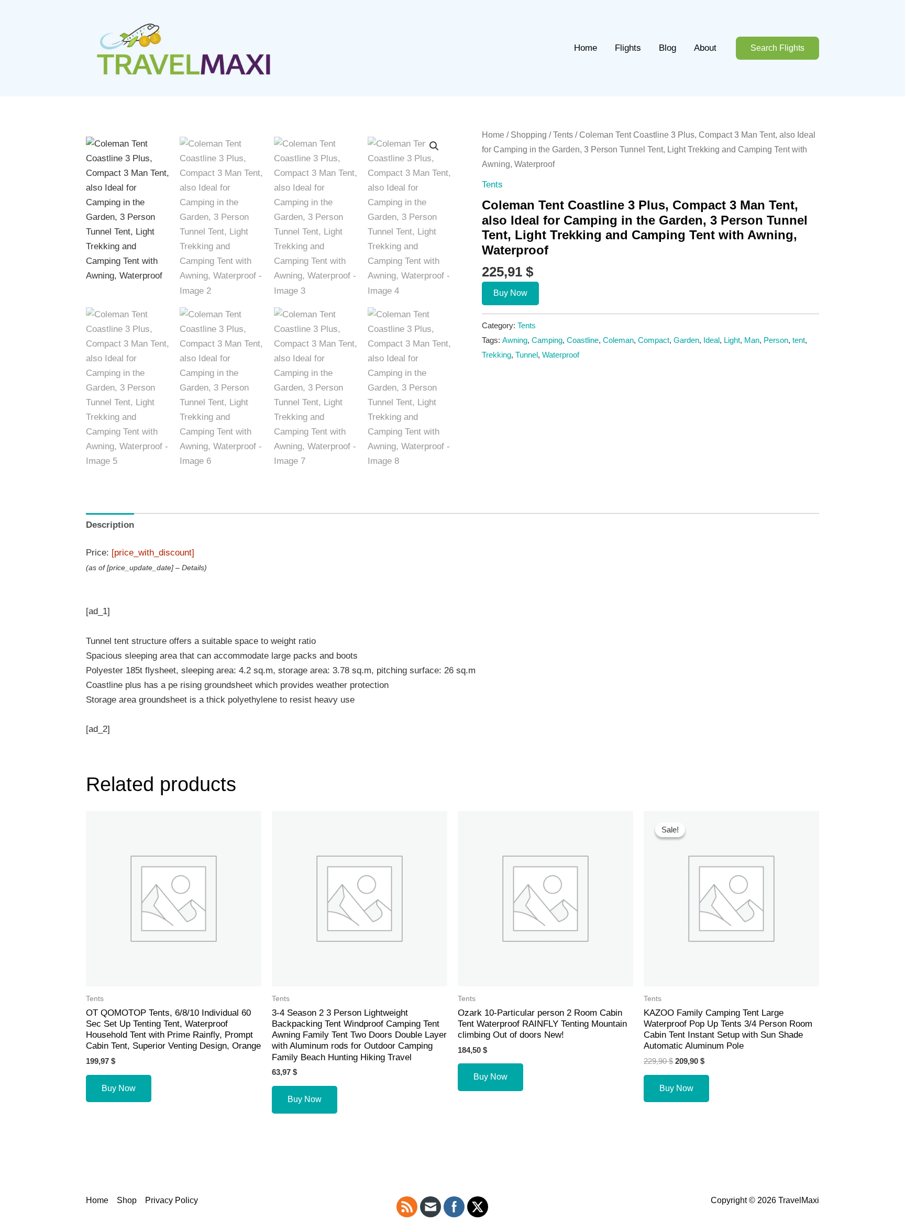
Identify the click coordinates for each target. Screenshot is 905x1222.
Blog (667, 48)
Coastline (583, 340)
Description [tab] (110, 525)
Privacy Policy (171, 1200)
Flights (628, 48)
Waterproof (560, 354)
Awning (514, 340)
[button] (777, 48)
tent (798, 340)
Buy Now (510, 292)
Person (776, 340)
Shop (127, 1200)
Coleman (618, 340)
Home (585, 48)
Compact (653, 340)
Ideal (711, 340)
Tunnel (526, 354)
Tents (563, 134)
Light (732, 340)
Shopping (529, 134)
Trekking (496, 354)
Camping (547, 340)
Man (751, 340)
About (705, 48)
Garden (686, 340)
